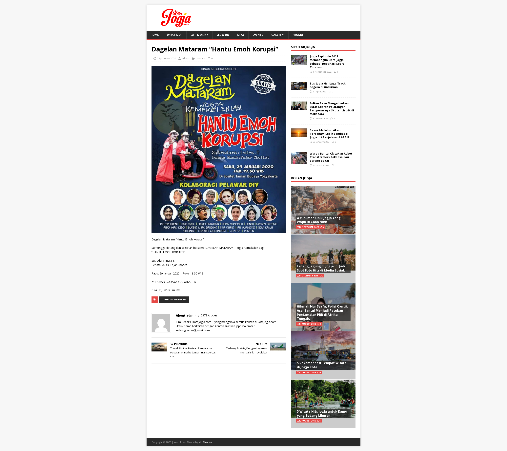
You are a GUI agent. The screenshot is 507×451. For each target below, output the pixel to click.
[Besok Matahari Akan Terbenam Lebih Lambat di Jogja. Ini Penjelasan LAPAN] (299, 135)
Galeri (276, 35)
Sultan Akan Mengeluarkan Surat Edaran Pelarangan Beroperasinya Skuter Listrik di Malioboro (332, 108)
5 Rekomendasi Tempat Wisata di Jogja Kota (322, 365)
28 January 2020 (166, 58)
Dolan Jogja (301, 178)
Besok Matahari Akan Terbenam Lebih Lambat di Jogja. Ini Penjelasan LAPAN (329, 133)
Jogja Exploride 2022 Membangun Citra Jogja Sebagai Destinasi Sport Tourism (327, 61)
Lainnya (200, 58)
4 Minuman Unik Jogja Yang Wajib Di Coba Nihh (319, 220)
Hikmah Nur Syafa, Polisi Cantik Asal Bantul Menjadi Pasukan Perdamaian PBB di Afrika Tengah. (322, 312)
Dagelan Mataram (174, 299)
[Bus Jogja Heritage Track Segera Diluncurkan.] (299, 87)
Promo (298, 35)
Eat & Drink (199, 35)
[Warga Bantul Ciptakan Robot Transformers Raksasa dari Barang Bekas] (299, 161)
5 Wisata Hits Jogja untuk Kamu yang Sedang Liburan (322, 413)
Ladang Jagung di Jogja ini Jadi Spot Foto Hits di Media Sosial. (321, 268)
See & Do (222, 35)
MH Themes (205, 442)
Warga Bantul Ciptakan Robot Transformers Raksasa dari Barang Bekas (331, 157)
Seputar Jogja (303, 47)
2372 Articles (209, 315)
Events (258, 35)
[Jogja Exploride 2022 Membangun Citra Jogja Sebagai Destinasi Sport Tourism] (299, 63)
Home (155, 35)
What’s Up (174, 35)
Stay (240, 35)
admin (185, 58)
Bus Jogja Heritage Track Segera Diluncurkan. (328, 85)
